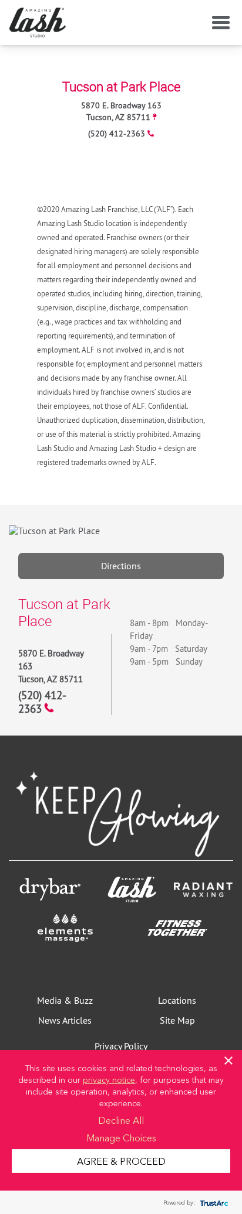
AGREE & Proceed (121, 1160)
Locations (177, 1000)
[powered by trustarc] (212, 1202)
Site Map (177, 1020)
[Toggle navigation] (218, 23)
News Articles (65, 1020)
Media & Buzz (65, 1000)
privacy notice (109, 1079)
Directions (121, 566)
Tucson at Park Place (121, 86)
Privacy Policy (121, 1046)
